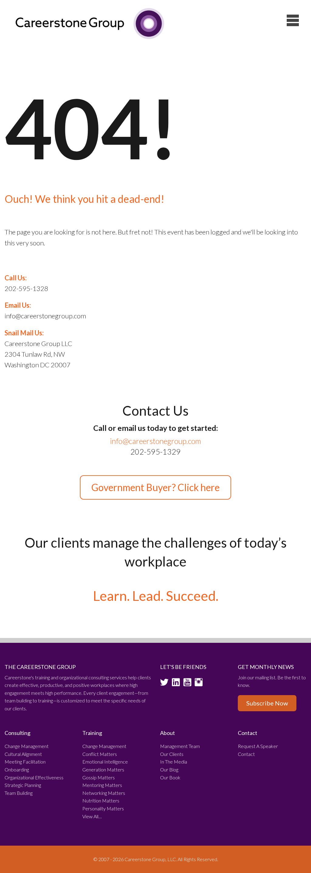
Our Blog (169, 769)
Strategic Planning (23, 785)
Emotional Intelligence (105, 761)
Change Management (27, 746)
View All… (92, 816)
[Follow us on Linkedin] (176, 684)
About (167, 732)
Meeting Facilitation (25, 761)
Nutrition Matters (100, 800)
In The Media (173, 761)
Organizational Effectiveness (34, 777)
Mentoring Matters (102, 785)
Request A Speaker (258, 746)
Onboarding (17, 769)
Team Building (18, 793)
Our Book (170, 777)
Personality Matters (103, 808)
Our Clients (171, 754)
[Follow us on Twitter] (164, 684)
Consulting (17, 732)
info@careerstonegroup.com (155, 440)
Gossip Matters (98, 777)
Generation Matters (103, 769)
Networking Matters (103, 793)
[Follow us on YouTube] (187, 684)
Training (92, 732)
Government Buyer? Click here (155, 487)
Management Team (180, 746)
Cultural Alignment (23, 754)
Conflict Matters (99, 754)
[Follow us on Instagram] (199, 684)
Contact (247, 732)
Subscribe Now (267, 703)
